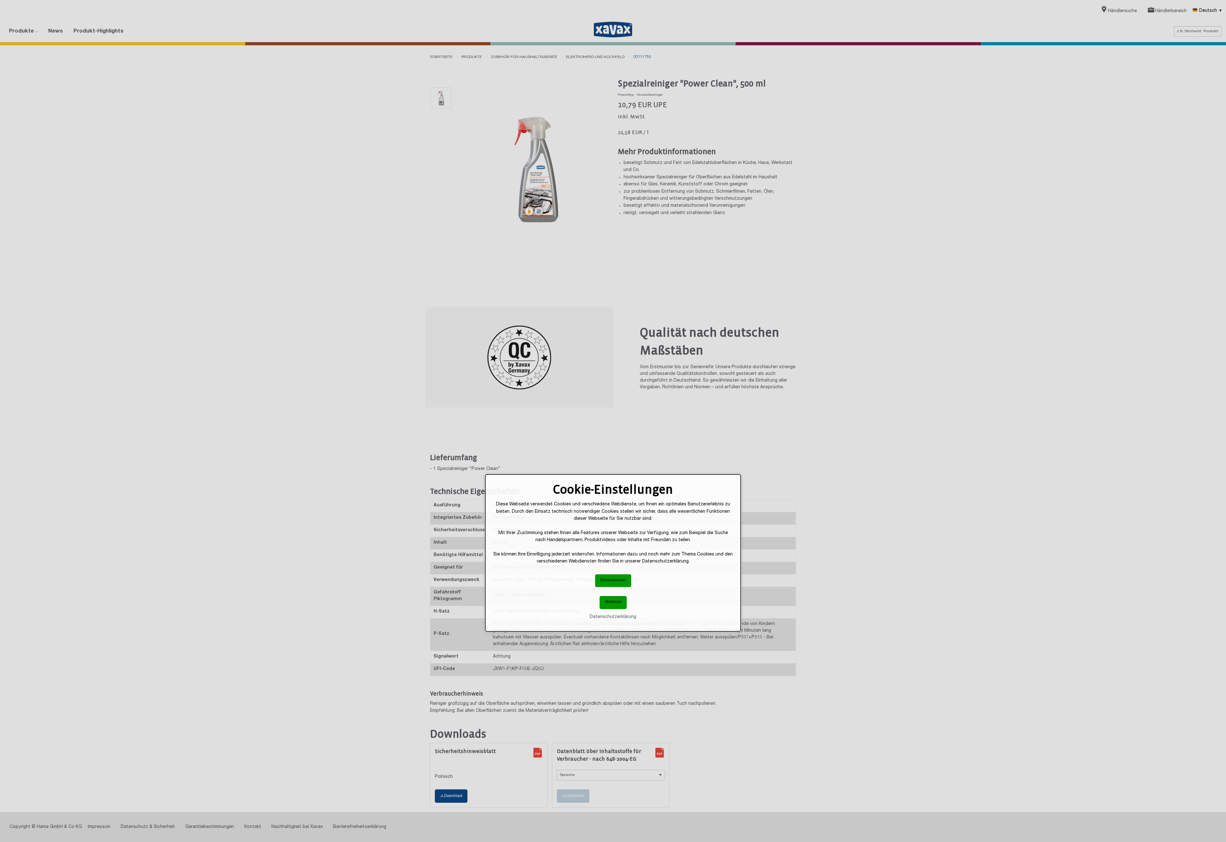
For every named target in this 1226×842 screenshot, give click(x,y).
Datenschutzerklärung (613, 617)
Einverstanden (613, 580)
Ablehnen (613, 602)
